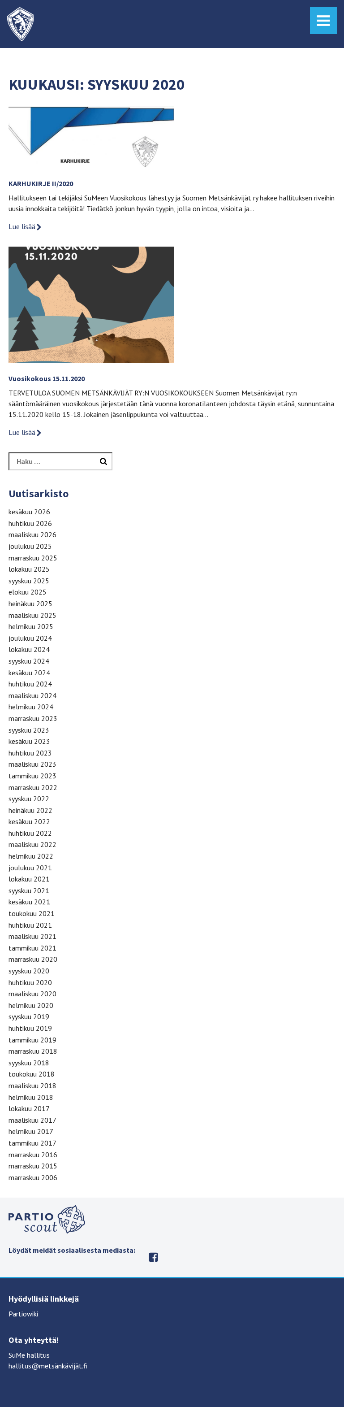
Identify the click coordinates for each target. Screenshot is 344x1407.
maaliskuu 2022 (32, 844)
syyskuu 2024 (29, 660)
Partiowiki (23, 1313)
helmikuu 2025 (31, 626)
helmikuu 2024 (31, 706)
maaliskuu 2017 (32, 1120)
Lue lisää (22, 226)
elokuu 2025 (28, 591)
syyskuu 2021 (29, 890)
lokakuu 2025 (29, 569)
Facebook (153, 1257)
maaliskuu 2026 (32, 534)
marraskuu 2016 (33, 1154)
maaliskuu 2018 (32, 1085)
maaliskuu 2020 (32, 993)
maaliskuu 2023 (32, 764)
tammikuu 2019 (32, 1039)
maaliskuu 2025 (32, 615)
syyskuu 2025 (29, 580)
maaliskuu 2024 (32, 695)
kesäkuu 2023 (29, 741)
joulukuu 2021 (30, 867)
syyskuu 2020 (29, 970)
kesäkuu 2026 (29, 511)
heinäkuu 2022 (30, 810)
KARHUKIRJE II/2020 (41, 183)
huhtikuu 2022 (30, 833)
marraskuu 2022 (33, 787)
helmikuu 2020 (31, 1005)
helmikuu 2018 (31, 1097)
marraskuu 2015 (33, 1165)
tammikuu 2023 (32, 775)
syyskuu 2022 (29, 798)
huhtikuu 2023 (30, 752)
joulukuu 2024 (30, 638)
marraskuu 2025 (33, 557)
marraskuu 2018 (33, 1051)
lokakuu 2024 (29, 649)
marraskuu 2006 (33, 1177)
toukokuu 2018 (32, 1073)
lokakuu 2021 (29, 878)
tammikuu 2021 (32, 947)
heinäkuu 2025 (30, 603)
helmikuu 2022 (31, 855)
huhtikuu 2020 (30, 982)
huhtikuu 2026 (30, 523)
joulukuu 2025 (30, 546)
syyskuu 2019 (29, 1016)
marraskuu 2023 (33, 718)
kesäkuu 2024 (29, 672)
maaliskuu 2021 (32, 936)
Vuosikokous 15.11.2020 (47, 378)
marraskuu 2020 (33, 959)
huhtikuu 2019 (30, 1028)
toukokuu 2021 (32, 913)
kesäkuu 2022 (29, 821)
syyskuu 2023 (29, 729)
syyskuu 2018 (29, 1062)
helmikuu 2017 (31, 1131)
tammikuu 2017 (32, 1142)
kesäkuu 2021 (29, 901)
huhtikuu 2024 (30, 683)
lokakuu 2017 (29, 1108)
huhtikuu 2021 (30, 925)
